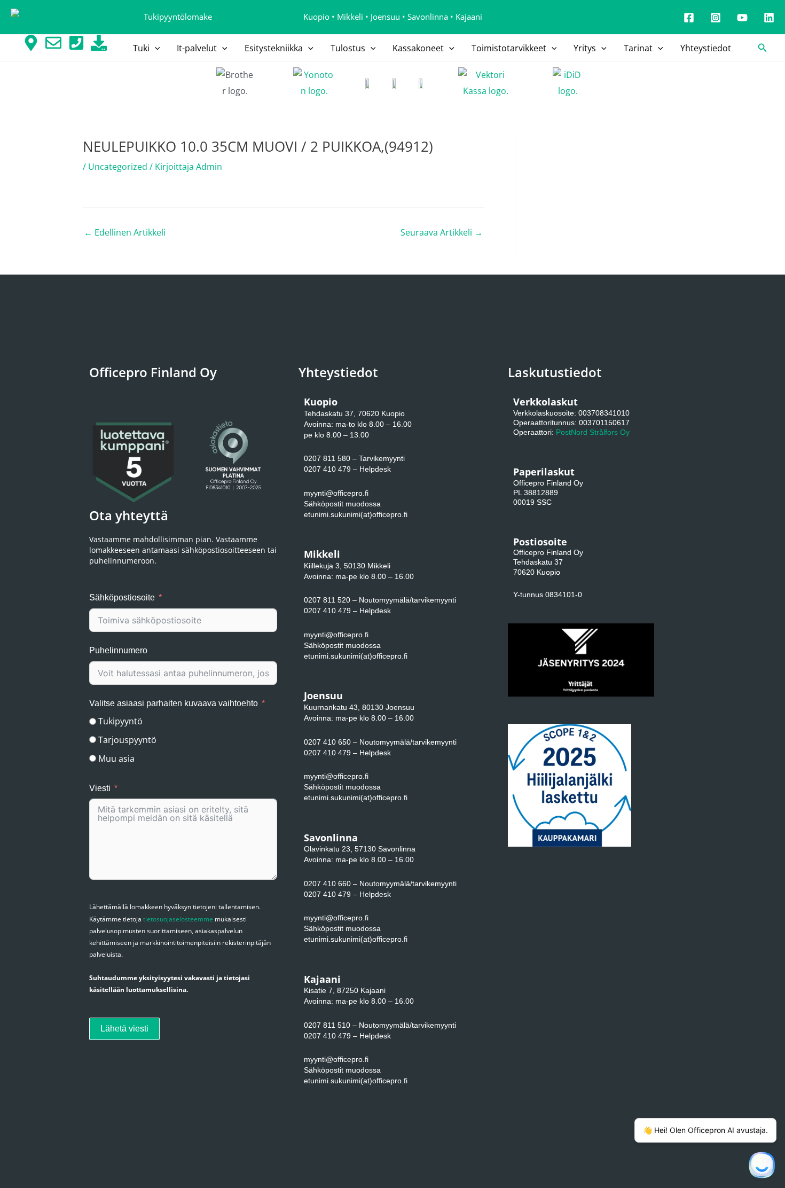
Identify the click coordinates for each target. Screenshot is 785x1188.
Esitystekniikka (274, 48)
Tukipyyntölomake (178, 16)
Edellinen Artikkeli (125, 232)
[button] (155, 48)
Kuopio (316, 16)
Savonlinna (427, 16)
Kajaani (469, 16)
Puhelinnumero (118, 650)
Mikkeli (350, 16)
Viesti (100, 788)
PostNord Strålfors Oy (593, 432)
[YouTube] (742, 17)
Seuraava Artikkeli (442, 232)
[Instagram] (715, 17)
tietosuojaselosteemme (178, 919)
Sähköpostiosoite (122, 597)
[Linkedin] (769, 17)
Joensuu (385, 16)
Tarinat (638, 48)
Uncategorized (117, 167)
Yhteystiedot (705, 48)
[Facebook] (689, 17)
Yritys (585, 48)
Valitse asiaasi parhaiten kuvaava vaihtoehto (173, 703)
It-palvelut (197, 48)
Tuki (141, 48)
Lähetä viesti (124, 1028)
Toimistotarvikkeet (509, 48)
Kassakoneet (418, 48)
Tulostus (348, 48)
